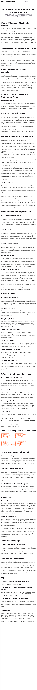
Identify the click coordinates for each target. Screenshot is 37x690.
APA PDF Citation (4, 441)
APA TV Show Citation (19, 433)
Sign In (26, 1)
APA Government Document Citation (8, 444)
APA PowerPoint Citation (5, 438)
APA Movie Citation (4, 440)
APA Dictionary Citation (5, 448)
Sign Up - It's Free (32, 1)
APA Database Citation (19, 443)
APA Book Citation (4, 434)
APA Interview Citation (5, 447)
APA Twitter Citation (18, 437)
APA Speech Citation (19, 435)
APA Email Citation (18, 444)
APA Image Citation (4, 436)
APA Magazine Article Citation (20, 438)
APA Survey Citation (18, 440)
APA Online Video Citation (6, 435)
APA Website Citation (5, 433)
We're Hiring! (13, 1)
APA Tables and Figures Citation (21, 441)
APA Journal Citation (5, 437)
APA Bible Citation (4, 442)
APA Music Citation (18, 445)
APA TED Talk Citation (19, 436)
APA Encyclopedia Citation (20, 447)
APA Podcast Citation (5, 445)
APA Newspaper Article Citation (21, 434)
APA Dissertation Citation (19, 442)
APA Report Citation (4, 443)
